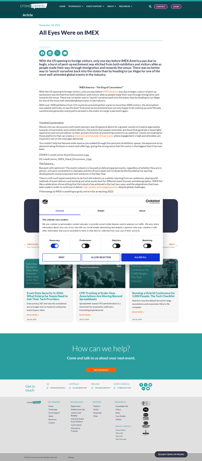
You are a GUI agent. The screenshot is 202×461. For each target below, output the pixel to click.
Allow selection (101, 257)
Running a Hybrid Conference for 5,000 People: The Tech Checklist (153, 294)
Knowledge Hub (122, 406)
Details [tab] (101, 211)
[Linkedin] (150, 385)
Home (51, 406)
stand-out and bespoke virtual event (93, 135)
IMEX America (110, 91)
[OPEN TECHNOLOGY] (83, 6)
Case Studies (121, 416)
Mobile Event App (78, 409)
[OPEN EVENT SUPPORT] (103, 6)
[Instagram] (143, 388)
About (51, 416)
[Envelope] (148, 388)
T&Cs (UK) (119, 433)
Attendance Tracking (75, 429)
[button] (42, 53)
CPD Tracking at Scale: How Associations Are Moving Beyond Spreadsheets (100, 296)
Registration (76, 406)
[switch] (85, 246)
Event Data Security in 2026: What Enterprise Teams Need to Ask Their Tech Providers (47, 296)
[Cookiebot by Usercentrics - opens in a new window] (148, 202)
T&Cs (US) (119, 436)
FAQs (95, 416)
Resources (53, 419)
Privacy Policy (121, 430)
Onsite (96, 409)
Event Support (54, 413)
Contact (52, 423)
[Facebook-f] (141, 385)
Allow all (140, 257)
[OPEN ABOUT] (115, 6)
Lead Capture (76, 425)
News (118, 413)
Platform (96, 406)
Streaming (97, 413)
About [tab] (142, 211)
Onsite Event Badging (76, 414)
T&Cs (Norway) (121, 439)
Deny (61, 257)
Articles (119, 419)
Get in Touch (101, 370)
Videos (118, 409)
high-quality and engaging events (100, 187)
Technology (53, 409)
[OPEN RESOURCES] (132, 6)
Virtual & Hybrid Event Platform (77, 420)
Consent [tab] (60, 211)
